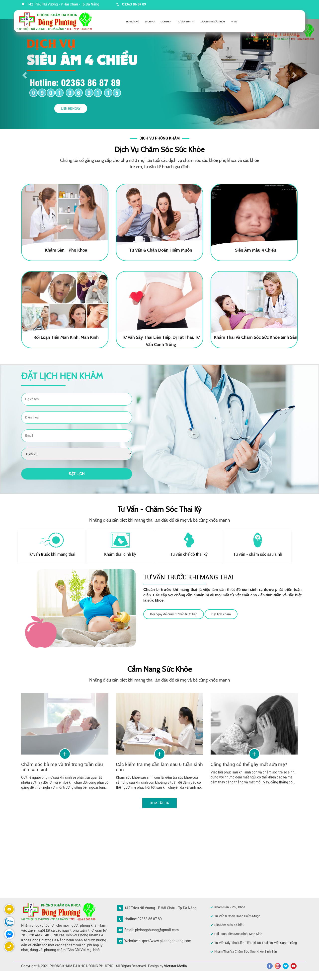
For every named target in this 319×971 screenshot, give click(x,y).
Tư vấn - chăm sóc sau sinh (257, 554)
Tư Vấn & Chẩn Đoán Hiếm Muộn (237, 916)
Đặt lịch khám (221, 614)
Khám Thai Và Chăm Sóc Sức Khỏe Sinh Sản (245, 951)
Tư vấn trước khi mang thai (51, 554)
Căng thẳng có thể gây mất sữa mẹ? (249, 764)
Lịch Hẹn (165, 21)
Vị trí (234, 21)
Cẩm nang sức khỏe (213, 21)
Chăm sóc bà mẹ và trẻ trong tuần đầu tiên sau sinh (62, 767)
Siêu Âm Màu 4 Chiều (229, 925)
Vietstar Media (175, 966)
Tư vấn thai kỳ (186, 21)
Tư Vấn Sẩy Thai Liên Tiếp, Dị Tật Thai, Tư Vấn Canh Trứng (255, 943)
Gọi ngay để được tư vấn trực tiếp (173, 614)
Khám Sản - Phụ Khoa (229, 907)
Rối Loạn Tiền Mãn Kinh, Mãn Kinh (238, 934)
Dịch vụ (150, 21)
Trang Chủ (132, 21)
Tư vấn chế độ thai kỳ (189, 554)
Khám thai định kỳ (120, 554)
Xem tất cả (159, 803)
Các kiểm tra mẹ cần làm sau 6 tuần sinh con (159, 767)
